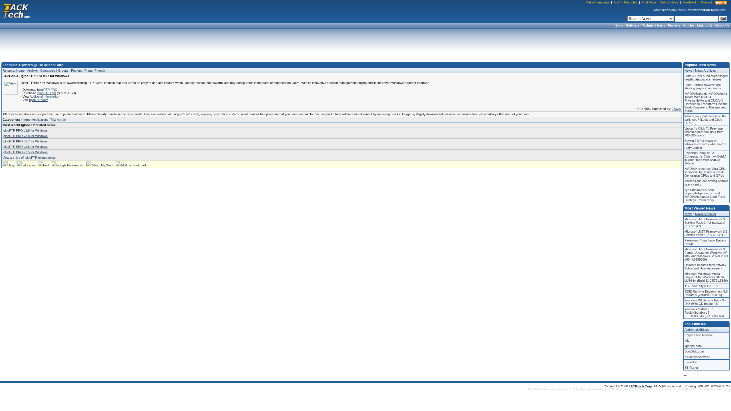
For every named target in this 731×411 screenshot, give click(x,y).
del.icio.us (28, 165)
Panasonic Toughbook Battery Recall (705, 242)
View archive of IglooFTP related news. (30, 157)
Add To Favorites (625, 2)
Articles (688, 25)
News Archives (705, 70)
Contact (706, 2)
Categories (47, 70)
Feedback (690, 2)
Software (632, 25)
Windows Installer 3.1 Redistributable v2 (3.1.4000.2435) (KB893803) (704, 312)
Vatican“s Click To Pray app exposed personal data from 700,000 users (703, 132)
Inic (686, 340)
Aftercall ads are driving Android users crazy (706, 182)
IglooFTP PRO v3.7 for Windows (25, 141)
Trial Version (58, 119)
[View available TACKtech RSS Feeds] (721, 3)
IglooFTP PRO (47, 89)
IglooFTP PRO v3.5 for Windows (25, 152)
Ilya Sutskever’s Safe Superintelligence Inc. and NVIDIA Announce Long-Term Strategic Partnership (704, 195)
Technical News (653, 25)
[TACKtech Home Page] (17, 11)
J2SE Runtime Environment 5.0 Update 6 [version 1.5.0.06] (706, 293)
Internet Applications (35, 119)
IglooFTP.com (46, 93)
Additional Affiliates (697, 329)
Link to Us (704, 25)
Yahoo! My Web (102, 165)
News (688, 70)
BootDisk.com (694, 351)
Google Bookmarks (69, 165)
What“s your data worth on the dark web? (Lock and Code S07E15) (705, 119)
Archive (32, 70)
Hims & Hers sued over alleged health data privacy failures (706, 77)
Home (618, 25)
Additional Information (44, 96)
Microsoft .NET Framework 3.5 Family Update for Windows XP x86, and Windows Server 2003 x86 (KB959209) (706, 254)
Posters (76, 70)
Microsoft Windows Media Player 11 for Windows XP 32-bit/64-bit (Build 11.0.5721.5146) (706, 277)
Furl (46, 165)
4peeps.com (693, 346)
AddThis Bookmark (133, 165)
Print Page (649, 2)
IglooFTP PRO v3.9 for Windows (25, 130)
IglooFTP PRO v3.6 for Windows (25, 146)
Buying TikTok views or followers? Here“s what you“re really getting (705, 144)
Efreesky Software (697, 356)
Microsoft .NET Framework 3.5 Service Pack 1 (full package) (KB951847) (705, 222)
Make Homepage (597, 2)
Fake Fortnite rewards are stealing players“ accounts (702, 86)
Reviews (674, 25)
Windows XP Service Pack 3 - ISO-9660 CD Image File (705, 302)
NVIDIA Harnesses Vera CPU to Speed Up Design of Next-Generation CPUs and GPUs (704, 172)
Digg (11, 165)
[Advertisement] (365, 43)
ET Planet (691, 367)
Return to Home (14, 70)
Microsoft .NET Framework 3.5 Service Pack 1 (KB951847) (705, 233)
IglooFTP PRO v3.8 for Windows (25, 136)
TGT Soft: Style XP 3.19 (701, 286)
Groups (63, 70)
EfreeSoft (690, 362)
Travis (676, 108)
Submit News (669, 2)
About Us (722, 25)
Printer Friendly (95, 70)
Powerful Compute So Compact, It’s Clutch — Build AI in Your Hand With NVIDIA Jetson (705, 158)
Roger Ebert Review (698, 335)
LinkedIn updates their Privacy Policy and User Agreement (705, 266)
